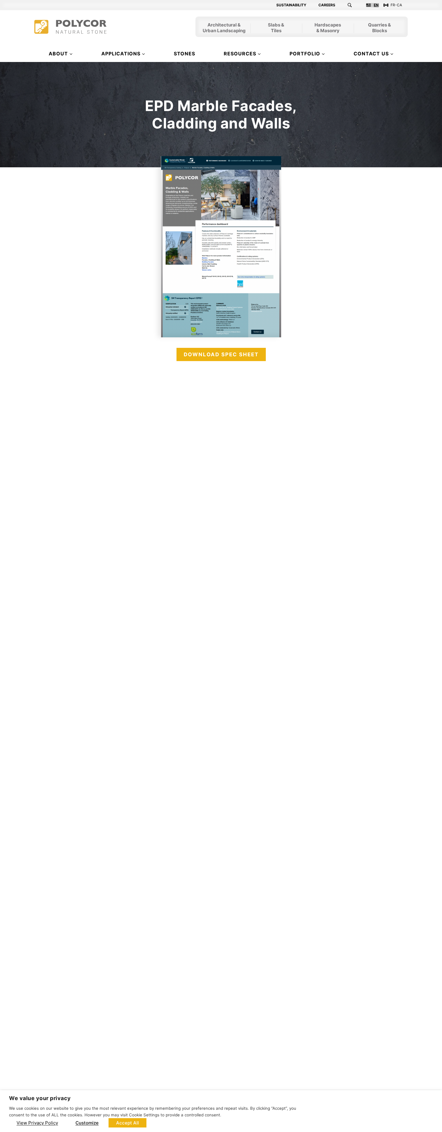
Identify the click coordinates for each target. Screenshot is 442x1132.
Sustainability (291, 5)
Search (353, 5)
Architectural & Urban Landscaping (224, 28)
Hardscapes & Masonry (328, 28)
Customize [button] (87, 1123)
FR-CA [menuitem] (396, 5)
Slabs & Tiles (276, 28)
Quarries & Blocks (379, 28)
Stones (184, 54)
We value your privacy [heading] (40, 1098)
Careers (326, 5)
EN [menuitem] (376, 5)
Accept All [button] (127, 1123)
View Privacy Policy (37, 1123)
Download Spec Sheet (221, 354)
